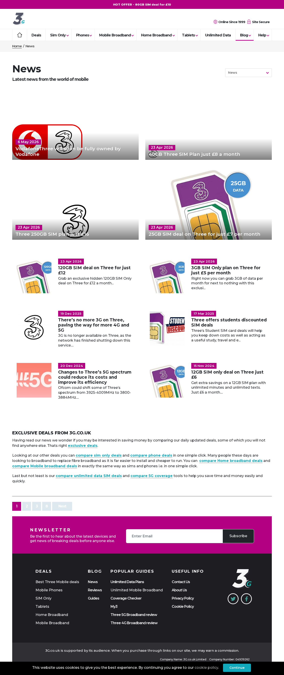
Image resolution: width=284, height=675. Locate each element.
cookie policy (206, 667)
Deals (36, 35)
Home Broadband (156, 35)
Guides (93, 598)
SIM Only (43, 598)
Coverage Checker (126, 598)
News (93, 582)
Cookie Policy (183, 606)
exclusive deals (82, 445)
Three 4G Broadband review (134, 623)
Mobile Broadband (115, 35)
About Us (179, 590)
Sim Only (58, 35)
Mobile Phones (49, 590)
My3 (113, 606)
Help (262, 35)
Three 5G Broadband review (133, 615)
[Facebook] (246, 599)
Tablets (188, 35)
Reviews (95, 590)
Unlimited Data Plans (127, 582)
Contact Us (181, 582)
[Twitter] (233, 599)
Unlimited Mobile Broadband (136, 590)
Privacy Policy (183, 598)
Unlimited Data (218, 35)
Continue (237, 668)
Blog (244, 35)
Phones (82, 35)
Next (62, 506)
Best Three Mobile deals (57, 582)
